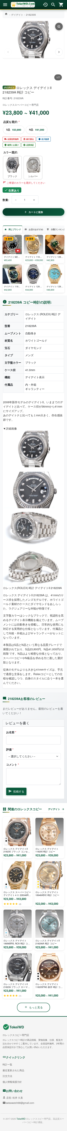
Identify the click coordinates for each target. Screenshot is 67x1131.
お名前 (11, 732)
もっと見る (36, 1007)
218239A (31, 14)
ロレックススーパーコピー (17, 104)
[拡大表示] (59, 26)
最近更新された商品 (13, 1070)
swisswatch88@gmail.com (20, 1102)
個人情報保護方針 (12, 1081)
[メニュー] (5, 5)
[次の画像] (59, 52)
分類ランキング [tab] (58, 229)
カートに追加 (36, 212)
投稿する (18, 791)
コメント (12, 765)
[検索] (53, 4)
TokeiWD (16, 1026)
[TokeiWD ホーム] (23, 4)
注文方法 (7, 1076)
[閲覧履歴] (45, 4)
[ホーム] (6, 13)
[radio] (12, 167)
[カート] (61, 4)
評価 (9, 749)
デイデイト (17, 14)
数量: (6, 200)
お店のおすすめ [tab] (36, 229)
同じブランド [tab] (15, 229)
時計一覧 (7, 1064)
